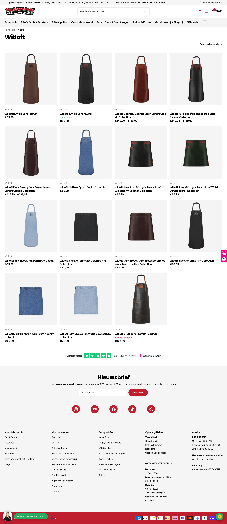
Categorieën (105, 432)
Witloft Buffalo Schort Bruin (21, 114)
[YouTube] (95, 409)
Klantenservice (60, 432)
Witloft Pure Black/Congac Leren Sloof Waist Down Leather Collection (138, 189)
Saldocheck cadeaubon (63, 453)
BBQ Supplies (59, 22)
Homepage (10, 30)
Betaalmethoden (59, 448)
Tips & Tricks (11, 437)
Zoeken (145, 11)
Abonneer (138, 392)
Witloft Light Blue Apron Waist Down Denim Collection (85, 335)
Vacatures (9, 442)
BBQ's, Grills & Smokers (109, 442)
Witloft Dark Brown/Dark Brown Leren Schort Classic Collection (27, 189)
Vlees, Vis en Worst (82, 22)
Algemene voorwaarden (63, 480)
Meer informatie (14, 432)
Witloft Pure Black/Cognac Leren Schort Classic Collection (194, 115)
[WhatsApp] (151, 409)
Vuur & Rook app (60, 469)
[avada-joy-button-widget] (219, 516)
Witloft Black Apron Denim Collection (192, 260)
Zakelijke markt (59, 475)
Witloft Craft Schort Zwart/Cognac (136, 334)
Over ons (56, 437)
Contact (55, 442)
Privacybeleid (58, 486)
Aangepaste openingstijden (158, 463)
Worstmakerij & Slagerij (169, 22)
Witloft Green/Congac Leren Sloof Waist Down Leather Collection (194, 189)
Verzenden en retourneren (65, 459)
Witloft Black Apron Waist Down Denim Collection (83, 262)
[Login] (206, 11)
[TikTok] (132, 409)
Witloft (8, 109)
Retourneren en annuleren (64, 464)
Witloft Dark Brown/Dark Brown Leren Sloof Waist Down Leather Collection (140, 262)
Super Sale (11, 22)
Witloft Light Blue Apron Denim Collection (29, 260)
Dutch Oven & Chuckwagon (113, 22)
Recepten (9, 453)
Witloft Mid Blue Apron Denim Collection (83, 187)
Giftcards (192, 22)
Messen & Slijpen (106, 469)
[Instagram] (76, 409)
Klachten (56, 491)
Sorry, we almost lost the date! (19, 459)
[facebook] (113, 409)
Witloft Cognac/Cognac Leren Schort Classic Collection (141, 115)
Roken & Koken (142, 22)
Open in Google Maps (155, 453)
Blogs (7, 464)
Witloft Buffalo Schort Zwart (77, 114)
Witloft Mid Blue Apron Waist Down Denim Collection (29, 335)
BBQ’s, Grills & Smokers (34, 22)
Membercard (11, 448)
